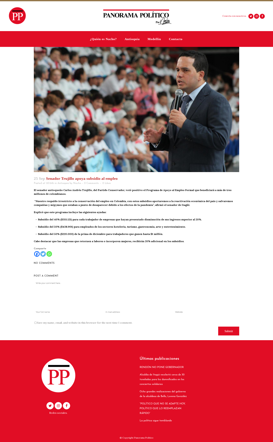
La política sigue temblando (156, 420)
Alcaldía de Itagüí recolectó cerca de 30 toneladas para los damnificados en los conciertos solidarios (162, 379)
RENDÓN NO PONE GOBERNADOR (162, 367)
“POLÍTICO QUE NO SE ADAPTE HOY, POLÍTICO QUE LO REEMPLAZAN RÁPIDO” (162, 409)
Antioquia (63, 183)
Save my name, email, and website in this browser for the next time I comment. (84, 322)
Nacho (77, 183)
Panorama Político (143, 437)
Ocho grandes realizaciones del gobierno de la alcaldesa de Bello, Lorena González (163, 394)
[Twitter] (43, 254)
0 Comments (91, 183)
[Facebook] (37, 254)
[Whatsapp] (49, 254)
